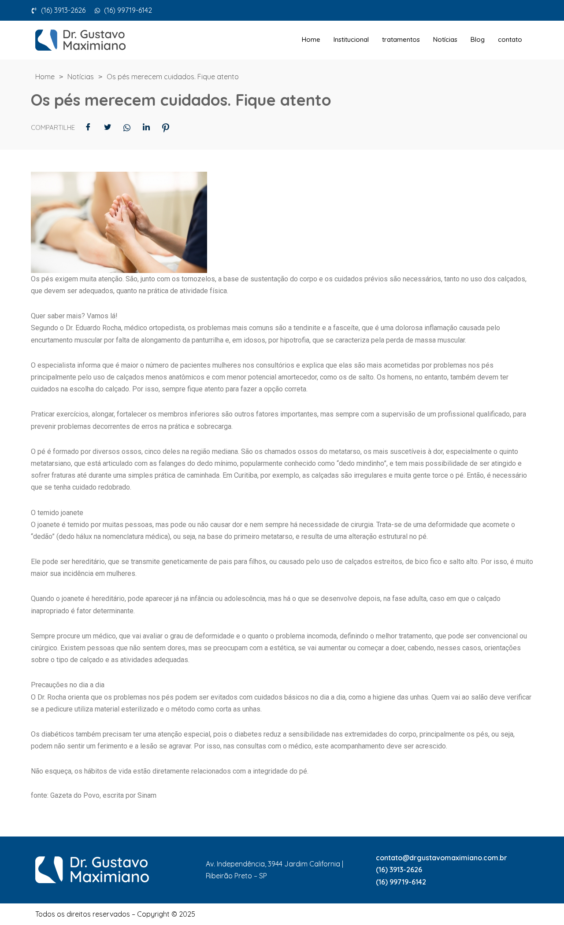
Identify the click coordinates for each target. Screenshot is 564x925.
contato (510, 39)
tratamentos (401, 39)
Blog (478, 39)
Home (311, 39)
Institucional (351, 39)
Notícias (445, 39)
